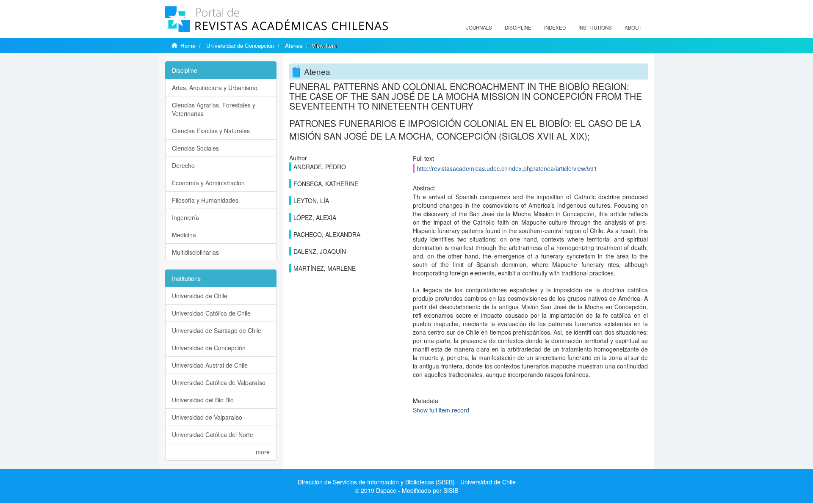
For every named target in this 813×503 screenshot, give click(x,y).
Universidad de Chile (199, 295)
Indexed (555, 27)
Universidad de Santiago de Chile (216, 330)
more (263, 452)
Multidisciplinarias (195, 252)
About (633, 27)
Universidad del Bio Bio (203, 400)
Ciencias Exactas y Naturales (211, 130)
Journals (479, 27)
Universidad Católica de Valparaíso (218, 382)
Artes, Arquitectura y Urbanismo (214, 87)
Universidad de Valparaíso (207, 417)
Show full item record (441, 410)
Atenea (293, 45)
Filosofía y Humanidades (205, 200)
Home (187, 45)
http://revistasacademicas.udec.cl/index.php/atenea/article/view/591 (507, 168)
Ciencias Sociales (195, 148)
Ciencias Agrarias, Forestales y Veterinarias (213, 109)
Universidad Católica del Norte (212, 434)
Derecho (183, 165)
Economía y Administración (208, 183)
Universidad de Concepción (240, 45)
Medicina (184, 235)
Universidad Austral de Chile (210, 365)
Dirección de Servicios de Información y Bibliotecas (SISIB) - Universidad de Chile (407, 482)
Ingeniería (185, 217)
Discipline (518, 27)
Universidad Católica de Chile (211, 313)
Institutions (595, 27)
